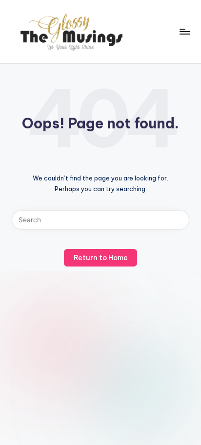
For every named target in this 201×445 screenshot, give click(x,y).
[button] (179, 220)
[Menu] (184, 31)
